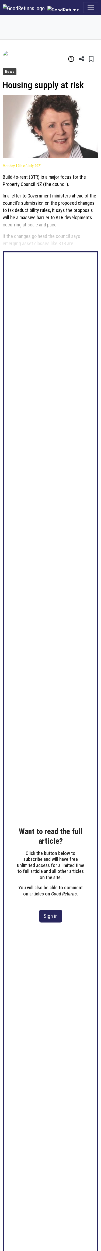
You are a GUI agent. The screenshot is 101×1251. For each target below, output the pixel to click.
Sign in (51, 916)
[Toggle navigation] (90, 7)
